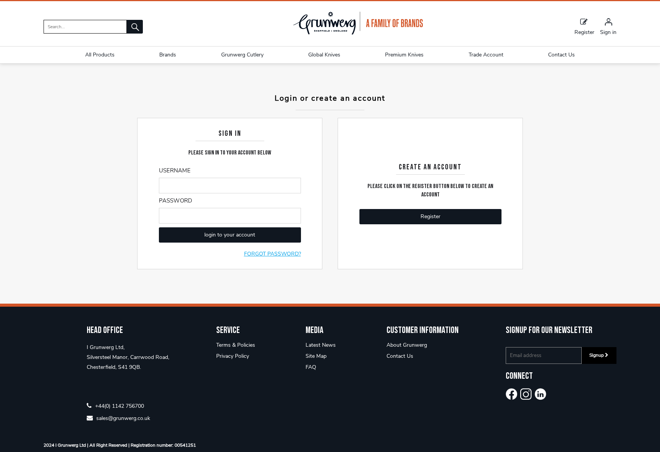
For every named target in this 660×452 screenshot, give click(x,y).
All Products (100, 54)
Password (175, 200)
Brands (167, 54)
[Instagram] (526, 394)
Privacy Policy (232, 356)
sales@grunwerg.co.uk (122, 418)
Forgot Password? (272, 253)
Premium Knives (404, 54)
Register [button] (430, 216)
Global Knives (324, 54)
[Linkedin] (540, 394)
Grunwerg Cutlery (242, 54)
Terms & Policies (235, 345)
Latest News (321, 345)
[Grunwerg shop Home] (358, 33)
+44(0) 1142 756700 (119, 405)
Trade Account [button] (486, 54)
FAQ (311, 367)
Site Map (316, 356)
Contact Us (400, 356)
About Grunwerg (407, 345)
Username (175, 170)
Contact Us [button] (561, 54)
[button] (135, 27)
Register (584, 32)
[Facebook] (511, 394)
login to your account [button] (229, 234)
